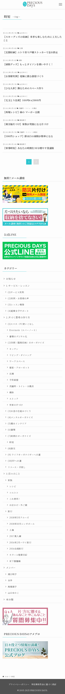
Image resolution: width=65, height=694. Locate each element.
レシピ (12, 486)
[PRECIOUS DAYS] (32, 4)
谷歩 (10, 580)
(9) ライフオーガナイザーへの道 (24, 454)
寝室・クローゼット (19, 367)
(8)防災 (11, 448)
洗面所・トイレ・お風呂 (21, 386)
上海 (11, 529)
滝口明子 (12, 574)
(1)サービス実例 (16, 292)
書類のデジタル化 (18, 336)
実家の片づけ (16, 404)
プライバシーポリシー (19, 684)
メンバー (10, 567)
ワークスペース (17, 361)
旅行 (10, 511)
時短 (11, 442)
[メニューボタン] (60, 4)
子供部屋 (13, 379)
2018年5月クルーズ (19, 517)
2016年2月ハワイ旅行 (20, 542)
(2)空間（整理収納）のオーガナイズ (26, 342)
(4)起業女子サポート (18, 310)
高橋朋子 (12, 586)
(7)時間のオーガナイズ (19, 435)
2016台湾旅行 (16, 548)
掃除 (11, 392)
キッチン (13, 348)
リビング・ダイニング (20, 355)
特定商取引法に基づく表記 (43, 684)
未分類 (9, 599)
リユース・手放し (17, 467)
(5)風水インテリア (17, 423)
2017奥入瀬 (15, 536)
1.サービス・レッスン (18, 285)
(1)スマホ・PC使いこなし (21, 323)
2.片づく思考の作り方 (18, 317)
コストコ (13, 492)
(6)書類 (11, 429)
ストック (13, 398)
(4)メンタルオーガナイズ (20, 417)
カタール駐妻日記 (18, 554)
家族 (10, 480)
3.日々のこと (13, 473)
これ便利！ (15, 498)
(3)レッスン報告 (16, 304)
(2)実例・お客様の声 (18, 298)
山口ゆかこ (13, 592)
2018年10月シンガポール (22, 523)
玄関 (11, 373)
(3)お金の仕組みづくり (19, 410)
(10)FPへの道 (14, 460)
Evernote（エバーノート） (23, 330)
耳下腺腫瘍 (15, 561)
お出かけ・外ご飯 (18, 504)
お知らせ (11, 278)
